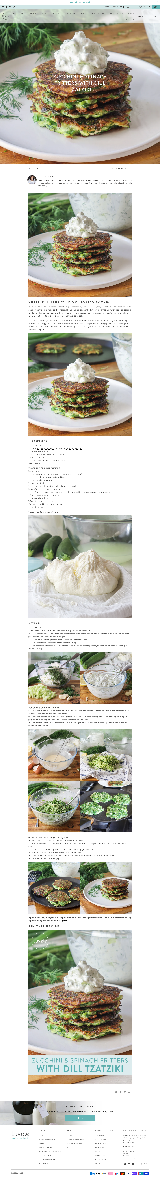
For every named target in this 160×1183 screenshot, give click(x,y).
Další (127, 169)
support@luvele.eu (135, 1158)
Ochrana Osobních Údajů (48, 1159)
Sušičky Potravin (101, 1159)
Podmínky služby (45, 1155)
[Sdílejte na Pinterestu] (124, 1092)
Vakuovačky (99, 1147)
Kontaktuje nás (44, 1163)
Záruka (41, 1143)
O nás (41, 1135)
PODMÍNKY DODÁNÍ (80, 2)
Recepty (70, 1135)
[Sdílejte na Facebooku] (120, 1092)
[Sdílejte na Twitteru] (116, 1092)
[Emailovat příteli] (129, 1092)
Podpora (70, 1147)
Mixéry (97, 1151)
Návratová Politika (45, 1147)
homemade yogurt (48, 313)
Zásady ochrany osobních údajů (50, 1151)
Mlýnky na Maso (100, 1155)
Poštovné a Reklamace (47, 1139)
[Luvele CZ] (5, 16)
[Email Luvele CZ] (21, 7)
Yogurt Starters (100, 1139)
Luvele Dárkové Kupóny (75, 1139)
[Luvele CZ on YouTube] (10, 7)
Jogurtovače (99, 1135)
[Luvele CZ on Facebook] (6, 7)
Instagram (62, 920)
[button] (20, 13)
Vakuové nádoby (101, 1143)
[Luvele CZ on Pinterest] (14, 7)
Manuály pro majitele (74, 1143)
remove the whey (74, 448)
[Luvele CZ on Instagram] (17, 7)
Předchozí (118, 169)
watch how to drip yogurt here (43, 512)
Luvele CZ (19, 1173)
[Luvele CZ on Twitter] (3, 7)
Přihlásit (145, 7)
